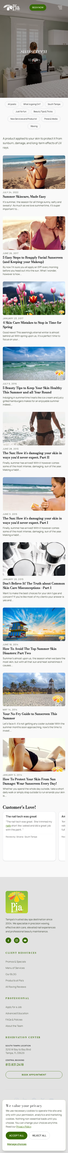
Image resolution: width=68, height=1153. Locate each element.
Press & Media (51, 118)
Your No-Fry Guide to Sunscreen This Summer (30, 716)
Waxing (34, 126)
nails (8, 825)
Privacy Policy (23, 1126)
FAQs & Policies (14, 1019)
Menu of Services (15, 968)
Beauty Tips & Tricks (43, 111)
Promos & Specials (16, 961)
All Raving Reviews (16, 986)
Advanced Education (17, 1013)
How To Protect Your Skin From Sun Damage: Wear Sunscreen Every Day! (30, 781)
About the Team (14, 1025)
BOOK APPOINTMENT (34, 1074)
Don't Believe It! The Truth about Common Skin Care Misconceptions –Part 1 (34, 585)
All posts (12, 104)
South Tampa (54, 104)
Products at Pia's (15, 980)
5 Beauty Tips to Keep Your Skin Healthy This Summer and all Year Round (32, 390)
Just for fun (21, 111)
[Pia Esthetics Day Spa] (11, 7)
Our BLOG (11, 974)
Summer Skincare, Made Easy (24, 196)
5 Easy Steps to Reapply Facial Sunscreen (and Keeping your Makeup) (33, 259)
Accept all (16, 1135)
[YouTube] (25, 940)
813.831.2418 (15, 1064)
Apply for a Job (14, 1007)
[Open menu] (60, 7)
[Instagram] (17, 940)
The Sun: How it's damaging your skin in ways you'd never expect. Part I (32, 520)
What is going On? (31, 104)
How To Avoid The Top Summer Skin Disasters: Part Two (29, 650)
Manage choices (17, 1144)
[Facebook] (8, 940)
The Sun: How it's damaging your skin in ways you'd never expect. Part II (32, 455)
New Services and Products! (23, 118)
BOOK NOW (37, 7)
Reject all (39, 1135)
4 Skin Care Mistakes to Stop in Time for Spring (32, 324)
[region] (34, 838)
